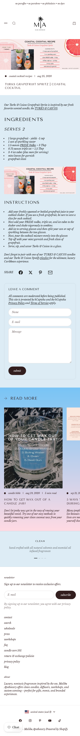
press (7, 634)
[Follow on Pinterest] (40, 720)
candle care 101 (13, 650)
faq (6, 644)
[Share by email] (50, 272)
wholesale (9, 628)
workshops (10, 639)
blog (6, 666)
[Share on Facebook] (20, 272)
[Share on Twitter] (30, 272)
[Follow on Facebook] (20, 720)
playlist (44, 258)
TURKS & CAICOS (46, 108)
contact (8, 617)
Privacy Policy (16, 303)
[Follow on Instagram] (30, 720)
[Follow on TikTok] (59, 720)
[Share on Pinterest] (40, 272)
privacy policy (12, 661)
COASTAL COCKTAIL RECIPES (20, 76)
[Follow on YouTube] (49, 720)
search (7, 622)
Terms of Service (39, 303)
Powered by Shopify (57, 729)
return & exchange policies (19, 656)
